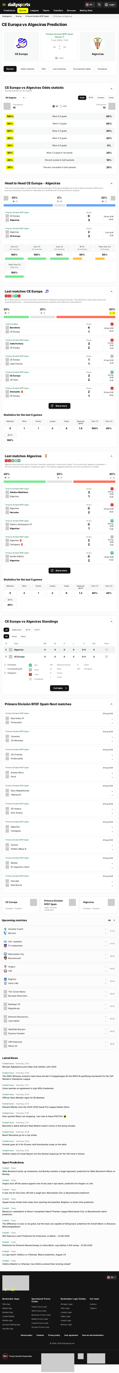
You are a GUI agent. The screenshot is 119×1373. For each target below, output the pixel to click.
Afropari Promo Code (40, 1327)
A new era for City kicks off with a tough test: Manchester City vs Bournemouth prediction (45, 1193)
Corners (101, 97)
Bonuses (71, 10)
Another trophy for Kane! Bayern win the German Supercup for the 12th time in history (43, 1153)
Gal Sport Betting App (11, 1324)
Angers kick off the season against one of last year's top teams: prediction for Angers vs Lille (47, 1183)
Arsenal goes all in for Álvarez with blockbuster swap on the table (34, 1144)
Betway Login (66, 1324)
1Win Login (65, 1308)
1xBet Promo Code (39, 1307)
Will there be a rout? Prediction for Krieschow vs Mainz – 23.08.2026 (36, 1236)
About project (26, 1335)
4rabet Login (66, 1320)
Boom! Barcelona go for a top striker (19, 1135)
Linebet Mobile (8, 1316)
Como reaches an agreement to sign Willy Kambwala (28, 1088)
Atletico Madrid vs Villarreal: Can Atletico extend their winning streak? (36, 1264)
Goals (82, 97)
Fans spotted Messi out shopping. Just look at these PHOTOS (32, 1116)
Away (23, 636)
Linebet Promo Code (39, 1323)
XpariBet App (7, 1329)
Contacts (40, 1335)
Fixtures (53, 907)
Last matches (59, 69)
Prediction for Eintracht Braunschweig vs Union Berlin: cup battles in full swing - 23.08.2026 (47, 1245)
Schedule (102, 69)
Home (14, 636)
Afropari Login (67, 1304)
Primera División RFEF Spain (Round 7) (59, 35)
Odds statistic (28, 69)
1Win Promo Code (38, 1311)
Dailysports (7, 16)
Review (10, 69)
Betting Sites (86, 10)
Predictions (9, 10)
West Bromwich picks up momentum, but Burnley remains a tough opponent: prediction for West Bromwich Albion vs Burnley (58, 1172)
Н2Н (44, 69)
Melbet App (7, 1308)
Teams (46, 10)
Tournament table (82, 69)
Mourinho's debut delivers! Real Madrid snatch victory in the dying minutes (38, 1126)
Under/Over (17, 630)
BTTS (91, 97)
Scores (22, 10)
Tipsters (93, 1308)
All (6, 630)
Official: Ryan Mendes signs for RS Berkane (23, 1097)
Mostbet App (7, 1312)
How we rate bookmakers (93, 1335)
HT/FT (37, 630)
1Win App (6, 1304)
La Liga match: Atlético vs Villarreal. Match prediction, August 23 (34, 1254)
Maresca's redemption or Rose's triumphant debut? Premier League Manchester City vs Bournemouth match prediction (54, 1213)
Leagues (34, 10)
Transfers (58, 10)
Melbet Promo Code (39, 1319)
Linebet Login (66, 1312)
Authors (93, 1304)
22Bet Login (65, 1316)
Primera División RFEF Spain (37, 16)
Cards (111, 97)
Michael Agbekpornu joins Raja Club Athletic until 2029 (29, 1066)
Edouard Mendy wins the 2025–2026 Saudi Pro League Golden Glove (35, 1107)
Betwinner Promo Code (41, 1315)
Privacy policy (54, 1335)
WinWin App (7, 1320)
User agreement (71, 1335)
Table (46, 907)
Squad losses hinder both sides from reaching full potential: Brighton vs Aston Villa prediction (48, 1202)
